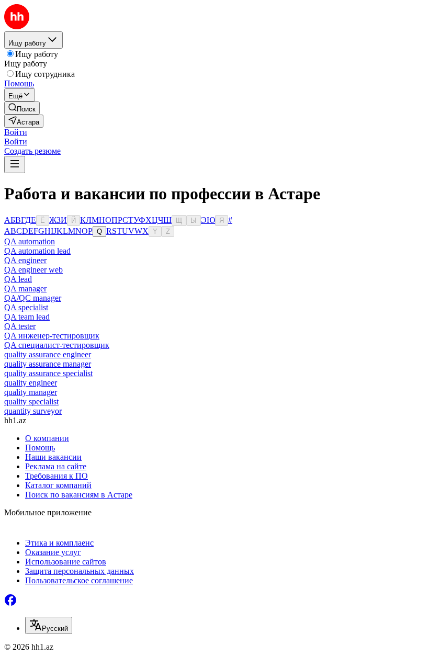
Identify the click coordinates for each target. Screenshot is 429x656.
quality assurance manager (47, 363)
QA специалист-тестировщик (56, 345)
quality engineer (30, 382)
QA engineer (25, 260)
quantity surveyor (33, 410)
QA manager (25, 288)
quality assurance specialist (48, 373)
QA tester (20, 326)
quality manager (30, 392)
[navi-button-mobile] (14, 164)
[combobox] (48, 625)
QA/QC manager (32, 297)
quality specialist (31, 401)
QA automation (29, 241)
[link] (22, 108)
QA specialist (26, 307)
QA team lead (27, 316)
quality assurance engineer (47, 354)
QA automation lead (37, 250)
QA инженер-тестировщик (51, 335)
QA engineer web (33, 269)
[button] (15, 132)
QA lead (18, 279)
